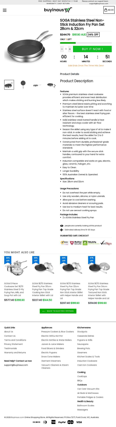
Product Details (69, 74)
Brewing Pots (83, 348)
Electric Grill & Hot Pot (52, 336)
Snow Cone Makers (50, 356)
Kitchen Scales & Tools (88, 356)
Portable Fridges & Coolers (90, 397)
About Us (8, 331)
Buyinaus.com (17, 417)
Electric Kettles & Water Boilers (56, 340)
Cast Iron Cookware (87, 365)
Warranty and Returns (15, 352)
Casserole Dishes (85, 336)
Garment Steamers (51, 360)
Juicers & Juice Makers (52, 344)
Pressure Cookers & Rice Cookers (57, 331)
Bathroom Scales (85, 405)
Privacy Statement (13, 344)
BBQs (79, 380)
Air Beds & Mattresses (88, 393)
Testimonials (10, 348)
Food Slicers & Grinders (52, 348)
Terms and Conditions (15, 340)
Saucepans (82, 344)
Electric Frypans (49, 352)
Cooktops (82, 376)
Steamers (82, 352)
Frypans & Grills (84, 340)
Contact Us (9, 336)
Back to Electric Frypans (60, 311)
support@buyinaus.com (98, 3)
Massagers (82, 409)
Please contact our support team (95, 1)
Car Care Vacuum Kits (88, 388)
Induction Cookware (87, 360)
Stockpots (82, 331)
